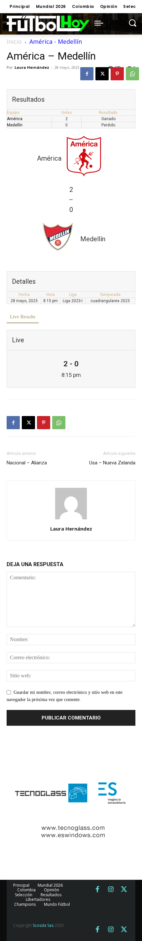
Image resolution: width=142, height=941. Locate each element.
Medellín (14, 125)
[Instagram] (111, 890)
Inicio (14, 41)
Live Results (22, 316)
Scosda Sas (43, 925)
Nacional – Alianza (27, 463)
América (14, 119)
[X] (102, 73)
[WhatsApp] (132, 73)
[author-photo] (71, 519)
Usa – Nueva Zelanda (112, 463)
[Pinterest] (117, 73)
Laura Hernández (32, 67)
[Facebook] (86, 73)
